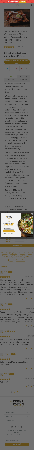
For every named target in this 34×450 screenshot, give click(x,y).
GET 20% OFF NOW (9, 231)
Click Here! (23, 1)
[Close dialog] (32, 214)
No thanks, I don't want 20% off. (8, 233)
